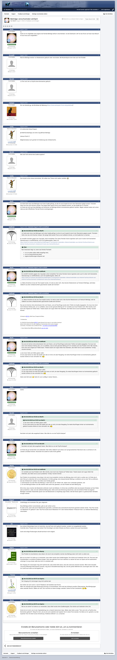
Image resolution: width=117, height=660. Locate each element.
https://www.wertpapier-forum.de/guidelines (59, 105)
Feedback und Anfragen (32, 21)
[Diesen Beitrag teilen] (98, 29)
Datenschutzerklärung (14, 657)
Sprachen (4, 657)
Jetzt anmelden (75, 638)
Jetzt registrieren (105, 9)
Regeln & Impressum (21, 9)
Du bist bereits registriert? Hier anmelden (87, 9)
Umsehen (8, 9)
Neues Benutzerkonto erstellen (28, 638)
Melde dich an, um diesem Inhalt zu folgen (73, 19)
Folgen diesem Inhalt (90, 19)
